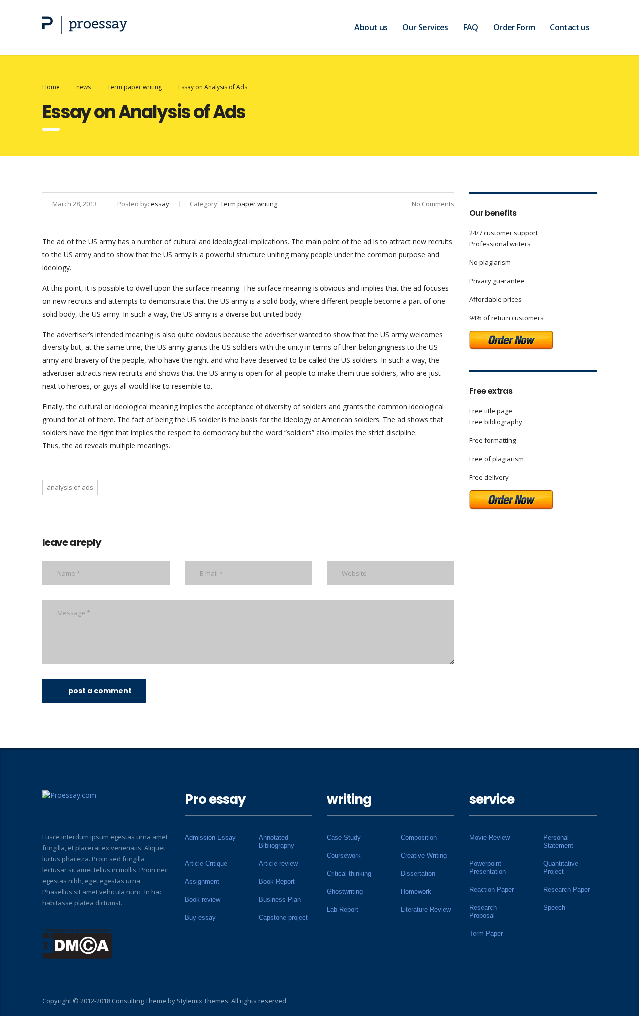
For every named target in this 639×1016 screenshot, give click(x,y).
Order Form (514, 27)
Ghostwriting (345, 891)
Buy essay (200, 917)
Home (51, 87)
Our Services (425, 27)
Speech (554, 907)
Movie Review (489, 837)
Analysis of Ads (70, 487)
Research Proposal (483, 911)
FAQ (470, 27)
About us (370, 27)
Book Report (277, 881)
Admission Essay (210, 837)
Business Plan (280, 899)
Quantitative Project (560, 867)
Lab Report (342, 909)
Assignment (202, 881)
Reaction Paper (491, 889)
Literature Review (426, 909)
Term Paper (486, 933)
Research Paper (566, 889)
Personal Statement (558, 841)
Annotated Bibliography (276, 841)
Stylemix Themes (202, 1000)
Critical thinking (349, 873)
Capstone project (283, 917)
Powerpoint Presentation (487, 867)
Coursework (344, 855)
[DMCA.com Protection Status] (77, 942)
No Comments (433, 203)
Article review (278, 863)
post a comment (100, 691)
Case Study (344, 837)
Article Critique (206, 863)
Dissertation (418, 873)
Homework (416, 891)
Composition (419, 837)
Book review (202, 899)
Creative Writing (424, 855)
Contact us (569, 27)
